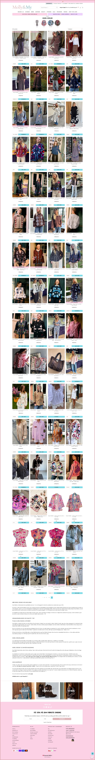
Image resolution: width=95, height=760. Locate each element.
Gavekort (13, 741)
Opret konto (49, 722)
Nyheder (49, 11)
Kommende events (50, 735)
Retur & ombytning (15, 732)
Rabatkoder (14, 745)
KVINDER (27, 11)
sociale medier (15, 670)
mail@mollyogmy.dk (74, 7)
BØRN (32, 11)
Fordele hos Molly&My (33, 733)
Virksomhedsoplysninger (69, 735)
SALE (54, 11)
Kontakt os (13, 728)
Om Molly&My (32, 728)
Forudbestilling (14, 738)
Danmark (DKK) (47, 755)
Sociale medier (32, 735)
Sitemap (31, 738)
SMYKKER (37, 11)
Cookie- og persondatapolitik (70, 737)
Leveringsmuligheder (15, 740)
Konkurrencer (50, 737)
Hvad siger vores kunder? (34, 732)
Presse (31, 737)
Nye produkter (50, 733)
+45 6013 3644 (71, 730)
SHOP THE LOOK (73, 11)
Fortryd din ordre (15, 733)
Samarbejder (50, 740)
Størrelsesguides (50, 741)
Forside (47, 16)
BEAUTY (43, 11)
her (44, 671)
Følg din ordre (14, 743)
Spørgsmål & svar (15, 730)
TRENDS (65, 11)
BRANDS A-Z (21, 11)
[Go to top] (92, 753)
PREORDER (59, 11)
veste (38, 654)
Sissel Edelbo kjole (34, 632)
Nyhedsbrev (50, 732)
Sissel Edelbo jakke (26, 632)
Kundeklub (49, 738)
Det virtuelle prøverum (51, 730)
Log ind (45, 722)
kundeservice (73, 668)
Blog (48, 728)
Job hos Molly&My (33, 730)
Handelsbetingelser (15, 737)
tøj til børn (70, 612)
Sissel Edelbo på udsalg (16, 633)
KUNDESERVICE (49, 3)
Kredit (13, 735)
